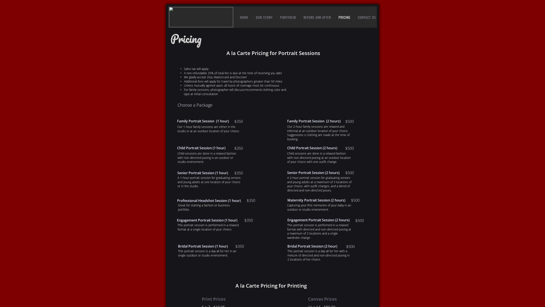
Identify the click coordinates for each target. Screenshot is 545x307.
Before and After (317, 17)
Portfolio (288, 17)
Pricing (344, 17)
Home (244, 17)
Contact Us (367, 17)
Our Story (264, 17)
